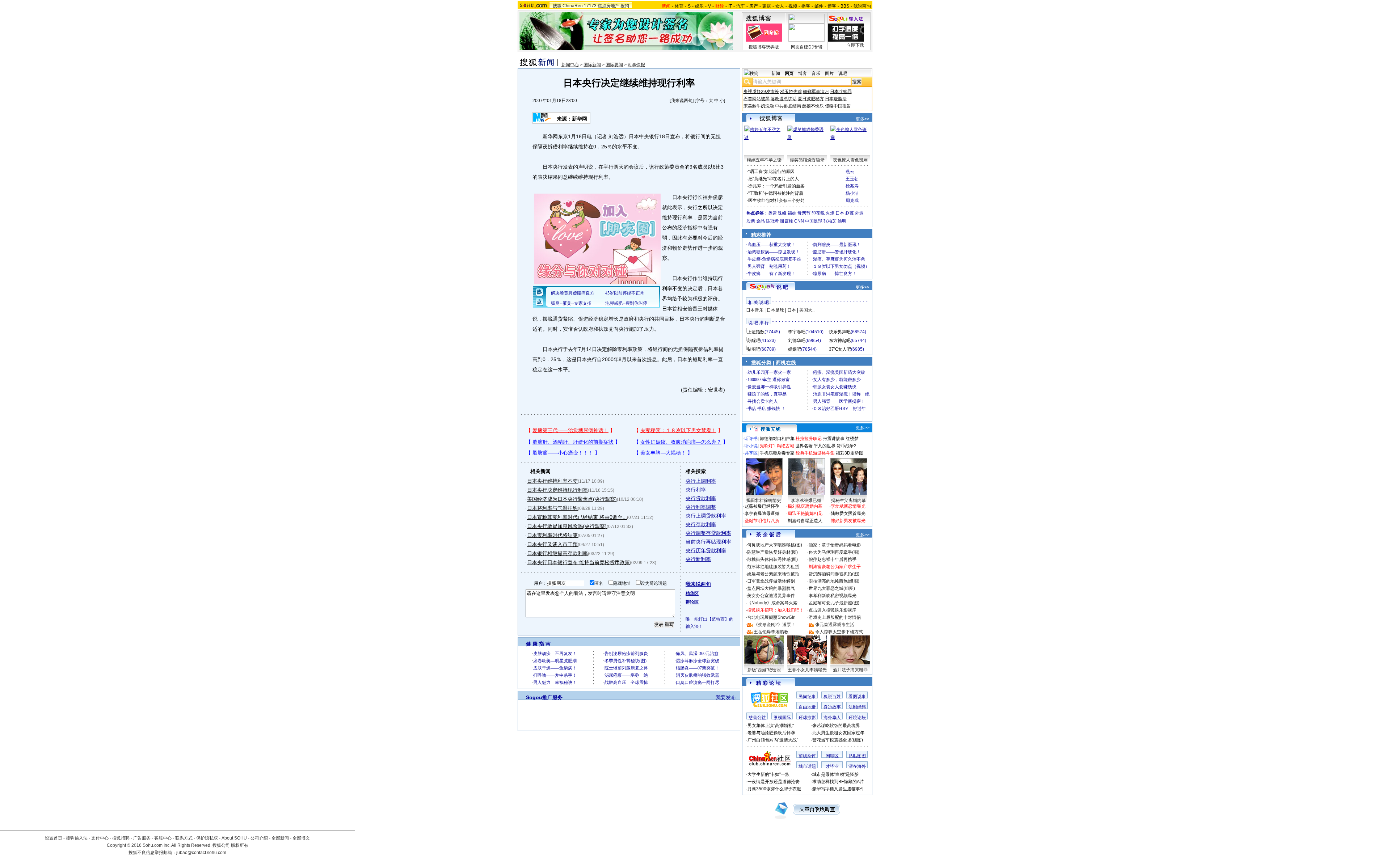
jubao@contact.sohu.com (201, 852)
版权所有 (239, 845)
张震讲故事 (833, 438)
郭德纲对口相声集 (777, 438)
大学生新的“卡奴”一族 (768, 774)
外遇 (859, 213)
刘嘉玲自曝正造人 (805, 520)
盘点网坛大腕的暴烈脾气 (771, 588)
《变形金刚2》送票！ (774, 624)
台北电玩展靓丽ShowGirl (771, 617)
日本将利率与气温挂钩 (552, 508)
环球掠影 (807, 717)
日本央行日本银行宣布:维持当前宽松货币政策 (578, 562)
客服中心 (163, 838)
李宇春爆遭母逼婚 (762, 513)
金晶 (760, 221)
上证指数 (755, 331)
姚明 (842, 221)
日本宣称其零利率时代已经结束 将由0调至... (577, 517)
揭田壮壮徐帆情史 (763, 500)
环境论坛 (857, 717)
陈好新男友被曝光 (848, 520)
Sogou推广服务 (544, 697)
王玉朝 (852, 178)
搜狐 (557, 5)
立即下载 (855, 45)
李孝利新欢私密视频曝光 (832, 595)
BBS (845, 6)
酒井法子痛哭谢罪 (850, 669)
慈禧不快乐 (813, 106)
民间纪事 (807, 696)
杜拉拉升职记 (809, 438)
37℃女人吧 (840, 349)
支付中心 (100, 838)
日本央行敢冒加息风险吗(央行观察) (567, 526)
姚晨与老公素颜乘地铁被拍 (773, 573)
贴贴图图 (857, 755)
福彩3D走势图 (849, 453)
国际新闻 (592, 64)
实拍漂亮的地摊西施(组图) (834, 581)
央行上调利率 (701, 481)
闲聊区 (832, 755)
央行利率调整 (701, 507)
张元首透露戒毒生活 (834, 624)
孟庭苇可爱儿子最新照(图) (834, 602)
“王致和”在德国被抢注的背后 (775, 193)
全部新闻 (280, 838)
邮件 (818, 6)
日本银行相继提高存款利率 (557, 553)
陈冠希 (772, 221)
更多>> (862, 119)
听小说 (751, 445)
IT (730, 6)
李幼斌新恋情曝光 (848, 506)
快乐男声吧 (840, 331)
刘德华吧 (796, 340)
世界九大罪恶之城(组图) (832, 588)
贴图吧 (753, 349)
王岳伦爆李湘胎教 (771, 631)
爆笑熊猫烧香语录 (807, 159)
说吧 (842, 73)
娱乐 (699, 6)
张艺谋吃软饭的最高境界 (836, 725)
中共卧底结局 (788, 106)
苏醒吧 (753, 340)
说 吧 (782, 287)
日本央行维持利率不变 (552, 481)
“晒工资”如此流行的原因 (771, 171)
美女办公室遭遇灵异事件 (771, 595)
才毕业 (832, 766)
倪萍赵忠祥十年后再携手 (832, 559)
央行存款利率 (701, 524)
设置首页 (53, 838)
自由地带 (807, 707)
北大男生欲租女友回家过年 (838, 732)
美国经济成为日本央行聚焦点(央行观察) (572, 499)
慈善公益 (757, 717)
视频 (792, 6)
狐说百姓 (832, 696)
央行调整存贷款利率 (708, 533)
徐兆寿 (852, 186)
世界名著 (804, 445)
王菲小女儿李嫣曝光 (807, 669)
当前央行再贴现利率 (708, 542)
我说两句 (862, 6)
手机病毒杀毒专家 (777, 453)
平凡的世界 (824, 445)
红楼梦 (852, 438)
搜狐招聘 (121, 838)
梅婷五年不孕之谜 (764, 159)
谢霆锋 (786, 221)
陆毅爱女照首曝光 (848, 513)
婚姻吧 (794, 349)
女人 (779, 6)
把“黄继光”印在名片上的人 (773, 178)
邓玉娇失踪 (791, 91)
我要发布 (726, 697)
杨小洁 (852, 193)
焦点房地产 (608, 5)
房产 (753, 6)
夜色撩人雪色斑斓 (850, 159)
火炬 (830, 213)
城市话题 (807, 766)
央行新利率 (698, 559)
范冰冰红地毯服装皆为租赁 (773, 566)
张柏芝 (830, 221)
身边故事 (832, 707)
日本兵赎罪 (841, 91)
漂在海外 (857, 766)
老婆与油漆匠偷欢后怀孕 (771, 732)
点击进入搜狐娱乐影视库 (832, 610)
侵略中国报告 (838, 106)
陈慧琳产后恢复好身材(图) (772, 552)
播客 (805, 6)
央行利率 (696, 490)
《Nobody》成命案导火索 (772, 602)
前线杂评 (807, 755)
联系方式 (184, 838)
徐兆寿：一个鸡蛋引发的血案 (776, 186)
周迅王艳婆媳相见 (805, 513)
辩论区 (692, 602)
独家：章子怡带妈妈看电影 (835, 545)
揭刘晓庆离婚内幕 (805, 506)
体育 (679, 6)
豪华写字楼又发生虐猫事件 (838, 788)
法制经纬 (857, 707)
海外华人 (832, 717)
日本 (839, 213)
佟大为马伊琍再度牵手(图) (834, 552)
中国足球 (813, 221)
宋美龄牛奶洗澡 (759, 106)
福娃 (792, 213)
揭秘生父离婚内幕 (848, 500)
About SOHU (234, 838)
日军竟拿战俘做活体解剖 (771, 581)
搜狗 (624, 5)
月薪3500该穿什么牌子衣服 (774, 788)
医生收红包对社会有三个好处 (776, 200)
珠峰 (782, 213)
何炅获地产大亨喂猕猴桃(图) (774, 545)
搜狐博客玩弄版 (764, 47)
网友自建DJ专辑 (806, 47)
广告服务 (142, 838)
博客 (831, 6)
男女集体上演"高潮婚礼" (770, 725)
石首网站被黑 (757, 98)
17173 (590, 5)
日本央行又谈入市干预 (552, 544)
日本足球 (775, 310)
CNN (799, 221)
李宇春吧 (796, 331)
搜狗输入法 (77, 838)
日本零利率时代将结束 (552, 535)
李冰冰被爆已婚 (806, 500)
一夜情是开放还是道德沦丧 (773, 781)
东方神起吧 (840, 340)
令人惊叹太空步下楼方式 (839, 631)
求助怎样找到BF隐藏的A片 (838, 781)
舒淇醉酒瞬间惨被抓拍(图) (834, 573)
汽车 (740, 6)
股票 (750, 221)
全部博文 (301, 838)
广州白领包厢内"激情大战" (772, 740)
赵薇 (849, 213)
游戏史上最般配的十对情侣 (835, 617)
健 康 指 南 (538, 644)
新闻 (775, 73)
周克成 (852, 200)
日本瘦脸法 (836, 98)
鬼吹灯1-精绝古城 (777, 445)
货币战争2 (846, 445)
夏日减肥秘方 (811, 98)
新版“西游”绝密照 (764, 669)
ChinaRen (573, 5)
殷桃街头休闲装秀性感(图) (772, 559)
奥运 (772, 213)
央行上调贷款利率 (706, 516)
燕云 (850, 171)
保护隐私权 (207, 838)
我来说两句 (681, 100)
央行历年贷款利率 (706, 550)
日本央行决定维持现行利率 (557, 490)
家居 (766, 6)
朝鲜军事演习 (816, 91)
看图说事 (857, 696)
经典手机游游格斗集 (815, 453)
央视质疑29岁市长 (761, 91)
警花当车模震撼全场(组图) (837, 740)
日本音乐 (754, 310)
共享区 (751, 453)
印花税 (818, 213)
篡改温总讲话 (784, 98)
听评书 (751, 438)
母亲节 (803, 213)
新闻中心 (570, 64)
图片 (829, 73)
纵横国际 (782, 717)
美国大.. (806, 310)
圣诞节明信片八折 (762, 520)
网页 (789, 73)
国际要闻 (614, 64)
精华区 (692, 593)
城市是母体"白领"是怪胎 (835, 774)
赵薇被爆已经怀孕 (762, 506)
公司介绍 (259, 838)
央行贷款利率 (701, 498)
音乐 (816, 73)
